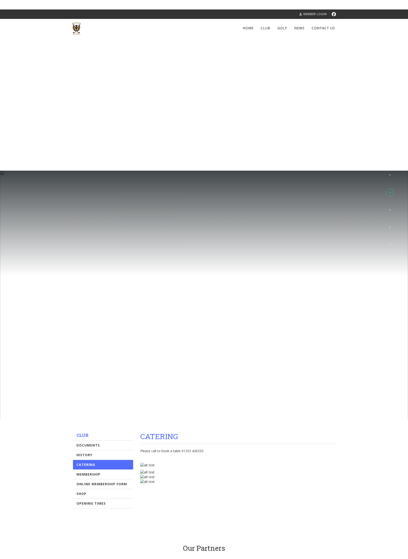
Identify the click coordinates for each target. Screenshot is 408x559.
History (84, 455)
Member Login (315, 14)
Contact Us (323, 28)
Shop (81, 493)
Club (265, 28)
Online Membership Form (101, 484)
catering (85, 464)
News (299, 28)
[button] (389, 174)
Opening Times (91, 503)
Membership (88, 474)
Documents (88, 445)
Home (248, 28)
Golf (282, 28)
